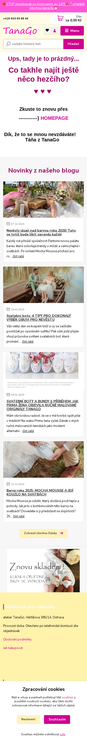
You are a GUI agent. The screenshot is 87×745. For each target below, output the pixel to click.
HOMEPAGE (54, 118)
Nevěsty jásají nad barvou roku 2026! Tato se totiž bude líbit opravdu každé (41, 232)
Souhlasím (57, 719)
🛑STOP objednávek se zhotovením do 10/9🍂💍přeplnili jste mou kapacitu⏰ (43, 6)
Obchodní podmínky (17, 639)
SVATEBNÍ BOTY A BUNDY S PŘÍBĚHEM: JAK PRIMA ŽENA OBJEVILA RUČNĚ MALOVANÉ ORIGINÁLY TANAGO (42, 405)
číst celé (18, 256)
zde (62, 734)
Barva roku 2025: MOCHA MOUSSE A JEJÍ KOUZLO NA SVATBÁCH (40, 492)
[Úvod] (20, 31)
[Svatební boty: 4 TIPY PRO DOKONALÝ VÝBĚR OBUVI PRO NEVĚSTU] (43, 285)
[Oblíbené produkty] (47, 30)
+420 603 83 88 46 (15, 18)
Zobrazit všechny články (40, 533)
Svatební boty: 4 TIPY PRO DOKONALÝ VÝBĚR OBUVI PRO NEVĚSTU (39, 318)
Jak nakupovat (13, 648)
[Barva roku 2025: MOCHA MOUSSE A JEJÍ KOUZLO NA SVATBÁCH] (43, 459)
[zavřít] (81, 5)
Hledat (73, 44)
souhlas (67, 697)
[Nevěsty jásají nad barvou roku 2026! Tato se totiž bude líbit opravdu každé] (43, 199)
